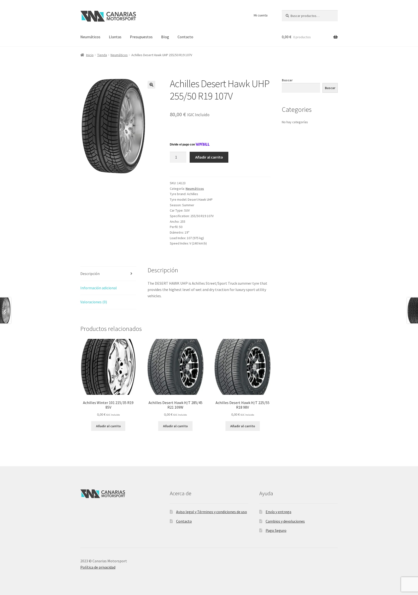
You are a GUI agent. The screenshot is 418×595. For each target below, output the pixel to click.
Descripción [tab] (90, 273)
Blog (165, 36)
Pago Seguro (276, 530)
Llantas (115, 36)
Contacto (185, 36)
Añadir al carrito (209, 157)
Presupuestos (141, 36)
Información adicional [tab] (98, 287)
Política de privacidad (97, 567)
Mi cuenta (261, 15)
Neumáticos (90, 36)
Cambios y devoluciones (285, 521)
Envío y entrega (278, 511)
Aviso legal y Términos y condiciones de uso (211, 511)
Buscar (287, 80)
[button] (151, 85)
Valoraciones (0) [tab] (93, 301)
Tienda (102, 55)
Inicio (90, 55)
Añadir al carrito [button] (108, 426)
